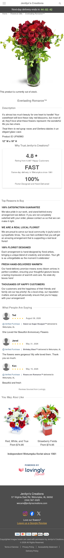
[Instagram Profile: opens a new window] (25, 513)
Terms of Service (11, 547)
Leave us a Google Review (32, 523)
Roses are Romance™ (33, 374)
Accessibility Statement (47, 547)
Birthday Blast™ (30, 349)
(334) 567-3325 (32, 500)
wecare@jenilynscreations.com (32, 503)
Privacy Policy (28, 547)
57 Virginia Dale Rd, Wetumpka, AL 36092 (32, 497)
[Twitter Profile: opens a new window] (39, 513)
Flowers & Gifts (16, 13)
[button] (57, 551)
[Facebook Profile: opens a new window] (32, 513)
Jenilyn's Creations (32, 3)
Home (4, 13)
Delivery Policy (32, 551)
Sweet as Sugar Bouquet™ (35, 323)
